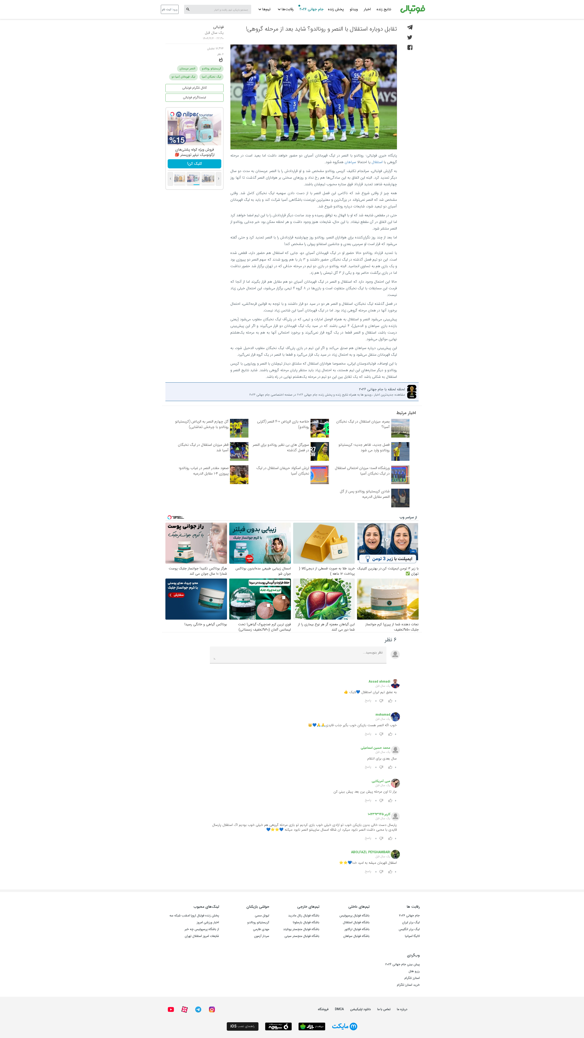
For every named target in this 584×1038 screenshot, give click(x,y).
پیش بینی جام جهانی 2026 (402, 964)
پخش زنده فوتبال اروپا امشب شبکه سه (194, 915)
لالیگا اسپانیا (412, 936)
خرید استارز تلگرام (408, 984)
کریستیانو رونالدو (211, 68)
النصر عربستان (187, 68)
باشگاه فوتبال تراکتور (357, 929)
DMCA (339, 1009)
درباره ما (402, 1009)
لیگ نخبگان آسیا (211, 77)
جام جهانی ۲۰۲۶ (311, 9)
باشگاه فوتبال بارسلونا (306, 922)
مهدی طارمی (261, 929)
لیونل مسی (262, 915)
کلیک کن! (194, 164)
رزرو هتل (414, 971)
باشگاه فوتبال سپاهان (356, 936)
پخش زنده (336, 9)
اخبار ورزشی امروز (208, 922)
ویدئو (354, 9)
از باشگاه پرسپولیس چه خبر (202, 929)
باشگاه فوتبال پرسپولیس (354, 915)
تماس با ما (384, 1009)
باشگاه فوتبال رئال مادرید (303, 915)
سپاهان (350, 162)
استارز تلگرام (412, 978)
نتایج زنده (384, 9)
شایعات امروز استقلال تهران (202, 936)
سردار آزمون (261, 936)
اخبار (367, 9)
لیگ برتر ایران (411, 922)
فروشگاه (323, 1009)
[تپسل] (172, 114)
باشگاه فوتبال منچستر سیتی (301, 936)
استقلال (377, 162)
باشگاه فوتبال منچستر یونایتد (301, 929)
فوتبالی (218, 27)
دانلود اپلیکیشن (360, 1009)
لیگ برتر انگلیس (409, 929)
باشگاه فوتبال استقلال (356, 922)
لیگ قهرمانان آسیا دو (183, 77)
